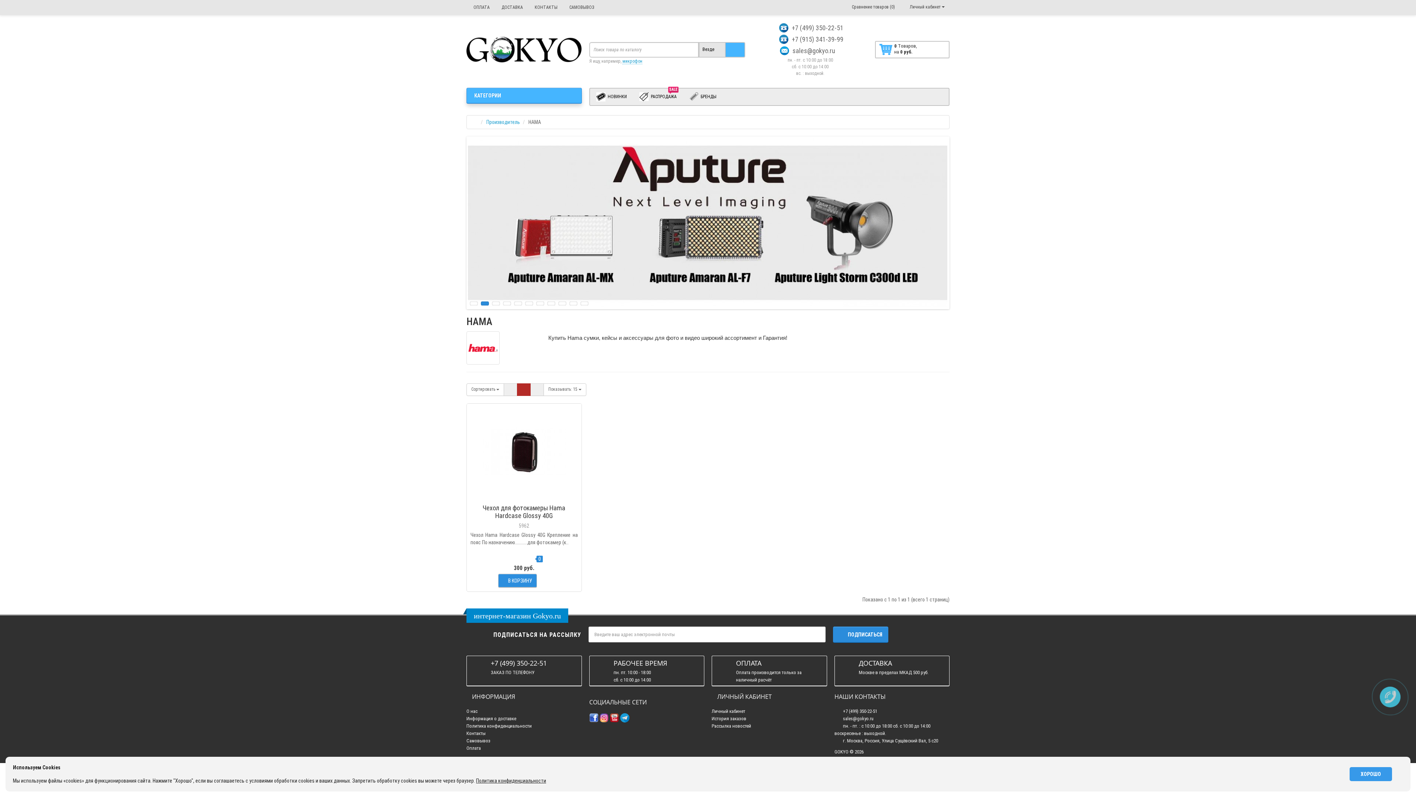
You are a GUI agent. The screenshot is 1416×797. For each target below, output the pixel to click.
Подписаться (865, 635)
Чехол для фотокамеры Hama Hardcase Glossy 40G (524, 512)
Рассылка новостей (731, 726)
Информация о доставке (491, 718)
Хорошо (1371, 774)
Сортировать (483, 389)
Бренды (708, 96)
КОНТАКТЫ (546, 7)
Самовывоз (478, 740)
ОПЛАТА (481, 7)
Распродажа (664, 95)
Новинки (617, 96)
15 (563, 389)
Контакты (476, 733)
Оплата (473, 748)
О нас (472, 711)
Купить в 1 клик (524, 497)
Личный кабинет (728, 711)
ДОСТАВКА (511, 7)
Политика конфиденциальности (499, 726)
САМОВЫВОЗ (581, 7)
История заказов (729, 718)
